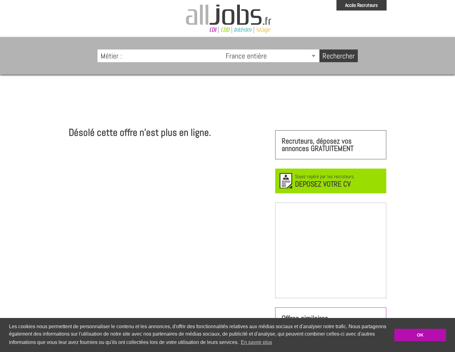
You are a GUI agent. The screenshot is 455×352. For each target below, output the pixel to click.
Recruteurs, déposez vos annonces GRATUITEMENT (317, 144)
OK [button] (420, 335)
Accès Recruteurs (361, 5)
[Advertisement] (227, 98)
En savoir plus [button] (256, 342)
